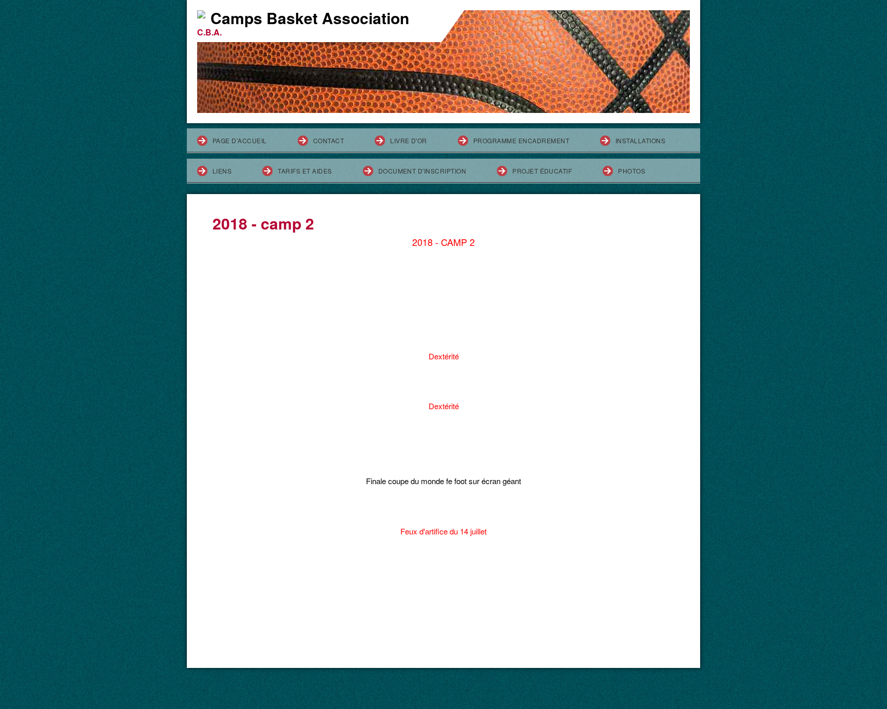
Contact (328, 140)
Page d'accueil (240, 140)
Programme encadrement (521, 140)
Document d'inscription (422, 170)
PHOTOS (631, 170)
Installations (640, 140)
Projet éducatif (542, 170)
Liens (222, 170)
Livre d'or (408, 140)
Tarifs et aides (305, 170)
